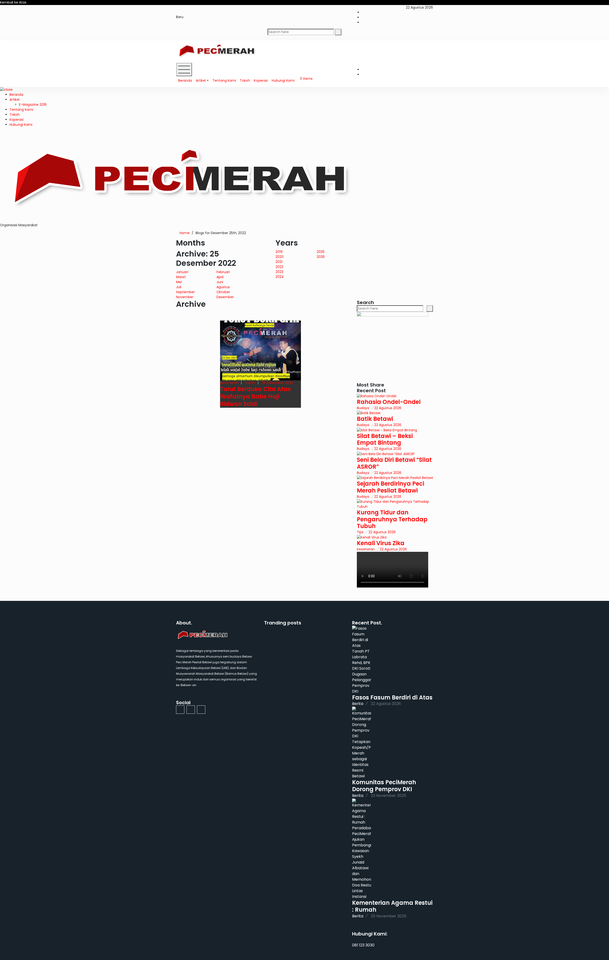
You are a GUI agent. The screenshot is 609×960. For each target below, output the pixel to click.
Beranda (185, 80)
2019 (279, 251)
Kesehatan (366, 549)
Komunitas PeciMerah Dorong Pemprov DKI (384, 785)
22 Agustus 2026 (387, 408)
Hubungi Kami (283, 80)
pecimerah (229, 382)
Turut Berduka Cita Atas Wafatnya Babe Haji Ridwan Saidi (255, 396)
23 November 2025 (388, 795)
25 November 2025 (388, 916)
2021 (278, 261)
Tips (360, 532)
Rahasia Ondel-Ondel (389, 402)
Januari (182, 272)
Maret (181, 277)
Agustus (223, 287)
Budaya (363, 408)
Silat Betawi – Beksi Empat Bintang (385, 439)
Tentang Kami (224, 80)
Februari (223, 272)
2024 (279, 276)
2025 (320, 251)
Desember (225, 297)
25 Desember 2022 (277, 382)
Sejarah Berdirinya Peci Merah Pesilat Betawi (390, 487)
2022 (279, 266)
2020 (279, 256)
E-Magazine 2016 (33, 104)
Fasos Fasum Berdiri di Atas (392, 697)
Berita (357, 703)
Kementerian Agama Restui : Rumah (392, 906)
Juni (219, 282)
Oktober (223, 292)
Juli (178, 287)
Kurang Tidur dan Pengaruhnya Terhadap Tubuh (392, 519)
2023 (279, 271)
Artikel (201, 80)
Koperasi (261, 80)
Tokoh (245, 80)
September (185, 292)
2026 (321, 256)
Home (185, 233)
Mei (179, 282)
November (184, 297)
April (219, 277)
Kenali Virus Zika (380, 543)
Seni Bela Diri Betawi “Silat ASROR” (394, 463)
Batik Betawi (375, 419)
